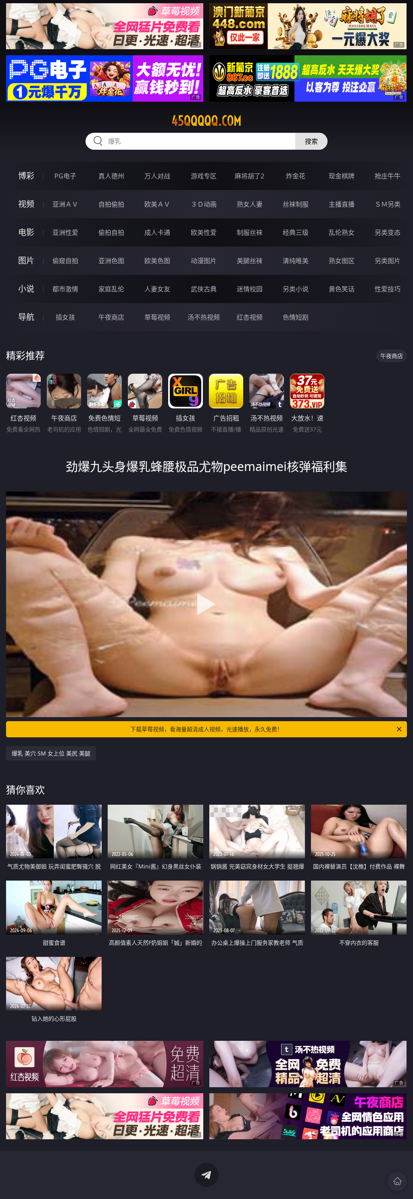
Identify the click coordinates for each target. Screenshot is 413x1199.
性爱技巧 (387, 289)
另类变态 (387, 232)
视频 (26, 204)
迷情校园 (250, 289)
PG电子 (65, 176)
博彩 (26, 175)
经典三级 (296, 232)
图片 (26, 260)
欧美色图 (157, 260)
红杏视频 (250, 317)
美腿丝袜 (250, 260)
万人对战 (157, 176)
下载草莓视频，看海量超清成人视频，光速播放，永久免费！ (206, 729)
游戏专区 (204, 176)
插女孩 (65, 317)
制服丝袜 (250, 232)
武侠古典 (204, 289)
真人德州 (111, 176)
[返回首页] (397, 1181)
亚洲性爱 (65, 232)
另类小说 (296, 289)
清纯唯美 (296, 260)
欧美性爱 (204, 232)
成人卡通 (157, 232)
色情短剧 (296, 317)
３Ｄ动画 (204, 204)
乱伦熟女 (342, 232)
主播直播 (342, 204)
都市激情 (65, 289)
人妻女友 (157, 289)
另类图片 (387, 260)
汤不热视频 (204, 317)
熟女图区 (342, 260)
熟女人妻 (250, 204)
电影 (26, 232)
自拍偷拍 (111, 204)
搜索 (311, 141)
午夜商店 (111, 317)
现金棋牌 (342, 176)
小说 (26, 288)
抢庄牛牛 (387, 176)
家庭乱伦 (111, 289)
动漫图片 (204, 260)
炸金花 (295, 176)
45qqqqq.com (206, 121)
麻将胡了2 (249, 176)
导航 (26, 317)
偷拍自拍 (111, 232)
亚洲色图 (111, 260)
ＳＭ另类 (387, 204)
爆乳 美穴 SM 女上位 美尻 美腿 (51, 753)
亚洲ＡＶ (65, 204)
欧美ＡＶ (157, 204)
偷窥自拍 (65, 260)
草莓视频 (157, 317)
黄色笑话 (342, 289)
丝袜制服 (296, 204)
